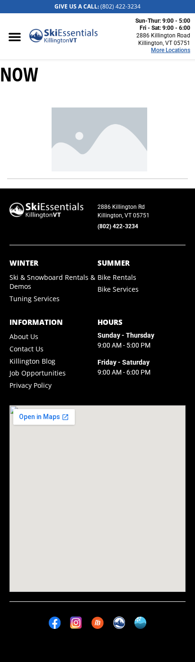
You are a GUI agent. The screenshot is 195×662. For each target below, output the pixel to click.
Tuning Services (34, 298)
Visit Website (144, 96)
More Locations (170, 50)
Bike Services (118, 289)
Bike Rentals (117, 277)
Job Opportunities (37, 372)
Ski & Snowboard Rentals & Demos (52, 282)
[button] (15, 36)
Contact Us (26, 348)
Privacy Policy (30, 385)
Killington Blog (32, 361)
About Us (23, 336)
